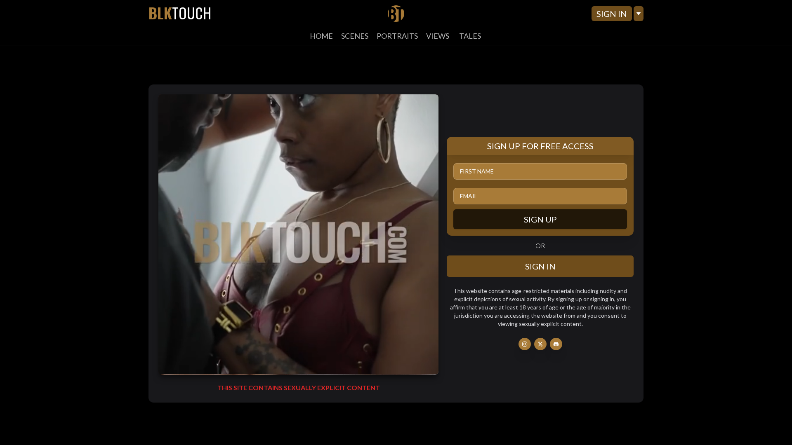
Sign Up (540, 219)
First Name (477, 171)
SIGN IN (611, 14)
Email (468, 195)
